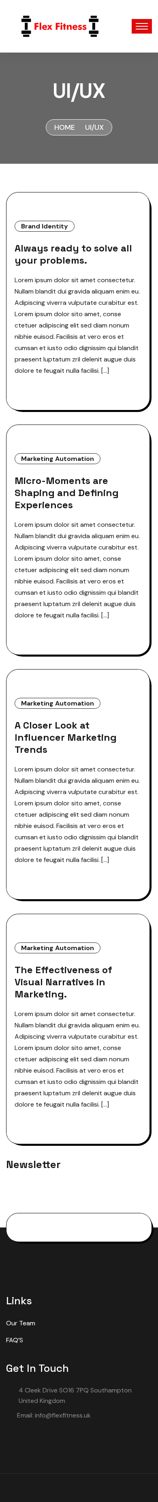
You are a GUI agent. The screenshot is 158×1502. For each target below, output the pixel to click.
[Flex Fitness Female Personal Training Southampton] (60, 25)
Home (64, 127)
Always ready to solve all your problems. (73, 254)
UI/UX (94, 127)
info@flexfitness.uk (63, 1415)
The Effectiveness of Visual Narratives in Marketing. (63, 982)
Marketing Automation (57, 458)
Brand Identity (44, 226)
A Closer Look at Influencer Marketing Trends (66, 737)
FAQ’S (14, 1340)
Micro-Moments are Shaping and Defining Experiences (67, 493)
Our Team (20, 1323)
